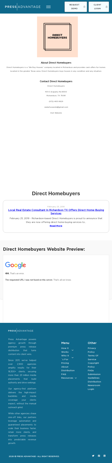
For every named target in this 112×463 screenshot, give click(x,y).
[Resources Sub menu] (76, 378)
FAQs (91, 371)
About (64, 367)
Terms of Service (93, 357)
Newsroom (94, 385)
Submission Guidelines (94, 376)
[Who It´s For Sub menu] (72, 358)
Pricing (65, 363)
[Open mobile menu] (48, 7)
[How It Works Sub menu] (72, 350)
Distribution (67, 371)
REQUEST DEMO (74, 6)
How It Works (65, 350)
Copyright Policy (93, 365)
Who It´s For (65, 357)
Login (91, 389)
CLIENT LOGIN (97, 6)
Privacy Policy (92, 350)
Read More (56, 226)
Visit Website (56, 113)
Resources (67, 378)
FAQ (63, 374)
